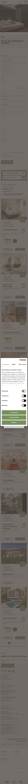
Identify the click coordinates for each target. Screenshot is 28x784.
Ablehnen (14, 422)
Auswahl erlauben (14, 417)
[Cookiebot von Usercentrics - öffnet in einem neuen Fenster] (19, 360)
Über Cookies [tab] (22, 364)
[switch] (24, 396)
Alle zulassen (14, 412)
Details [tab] (14, 364)
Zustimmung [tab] (5, 364)
